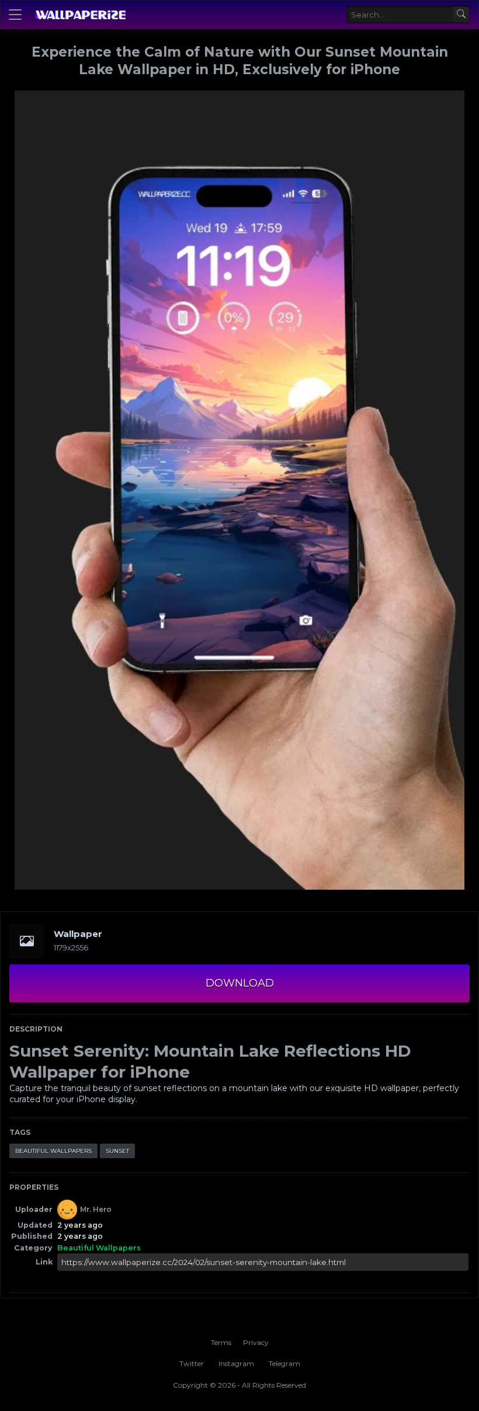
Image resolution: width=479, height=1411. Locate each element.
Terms (221, 1342)
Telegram (284, 1363)
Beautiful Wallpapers (53, 1151)
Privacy (256, 1342)
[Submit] (461, 15)
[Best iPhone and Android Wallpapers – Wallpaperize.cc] (80, 14)
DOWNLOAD (240, 983)
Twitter (191, 1363)
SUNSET (117, 1151)
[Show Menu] (15, 15)
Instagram (236, 1363)
